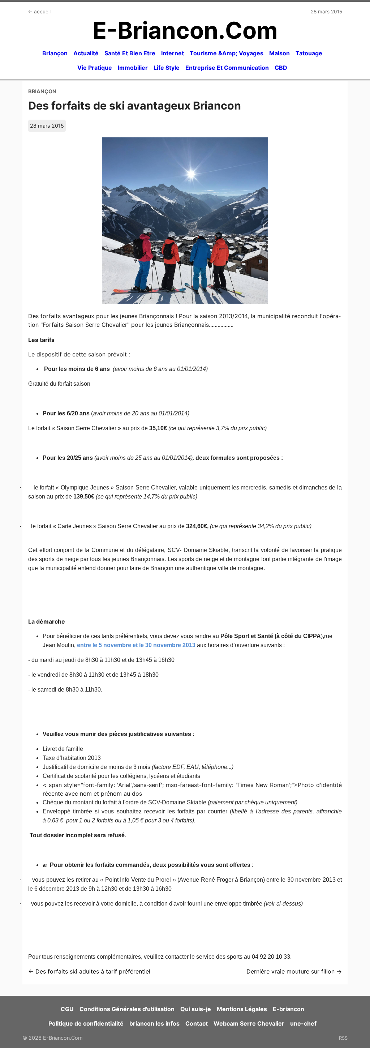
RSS (343, 1038)
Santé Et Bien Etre (129, 53)
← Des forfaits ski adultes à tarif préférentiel (89, 971)
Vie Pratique (94, 67)
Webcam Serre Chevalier (249, 1023)
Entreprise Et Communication (227, 67)
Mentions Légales (242, 1009)
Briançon (55, 53)
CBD (281, 67)
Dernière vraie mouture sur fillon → (294, 971)
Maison (279, 53)
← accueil (39, 11)
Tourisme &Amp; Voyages (226, 53)
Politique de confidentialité (86, 1023)
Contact (196, 1023)
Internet (172, 53)
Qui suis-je (195, 1009)
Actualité (86, 53)
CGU (67, 1009)
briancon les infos (154, 1023)
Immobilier (133, 67)
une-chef (303, 1023)
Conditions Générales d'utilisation (127, 1009)
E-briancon (288, 1009)
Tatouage (309, 53)
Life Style (167, 67)
